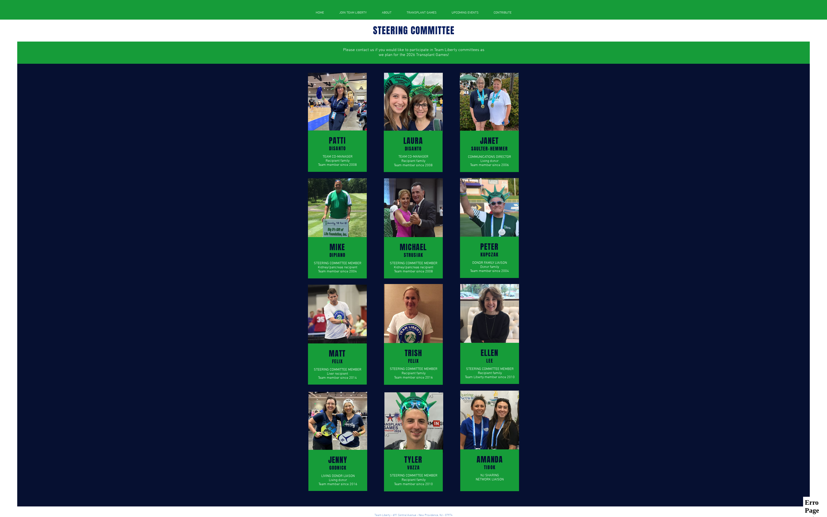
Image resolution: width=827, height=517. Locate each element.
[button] (386, 13)
